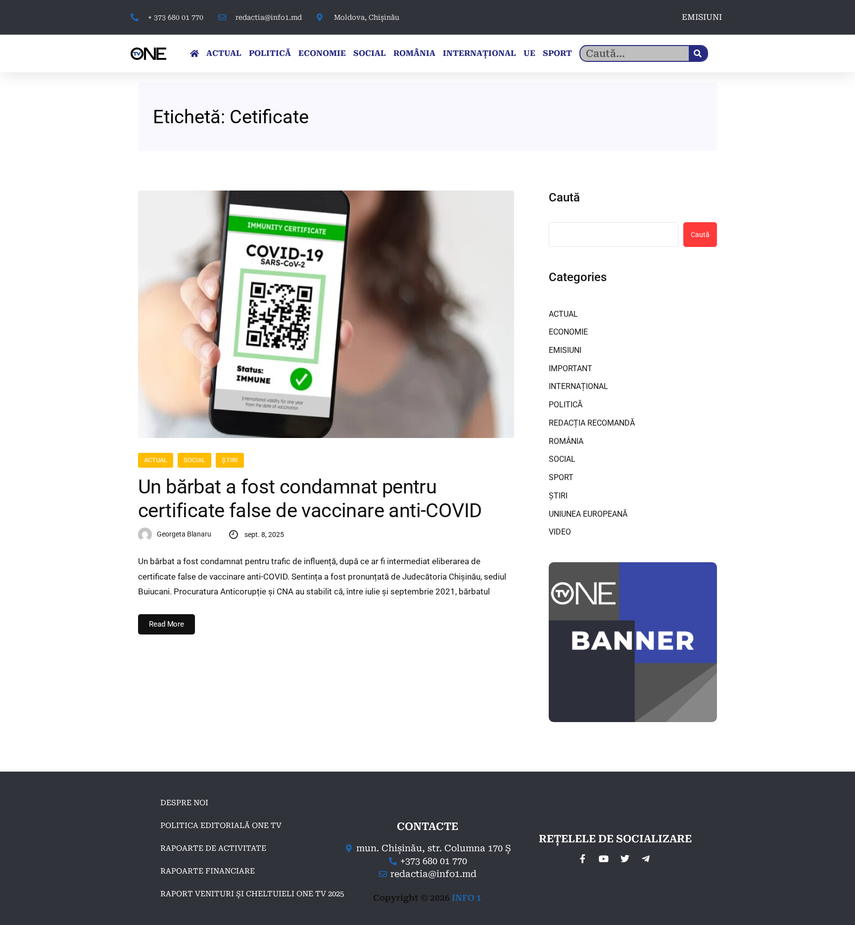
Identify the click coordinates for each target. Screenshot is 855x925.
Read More (166, 624)
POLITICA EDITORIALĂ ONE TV (221, 825)
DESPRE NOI (184, 802)
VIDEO (560, 531)
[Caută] (698, 53)
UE (529, 53)
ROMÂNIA (414, 53)
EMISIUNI (702, 17)
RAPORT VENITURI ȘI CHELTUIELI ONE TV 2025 (252, 893)
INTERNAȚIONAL (479, 53)
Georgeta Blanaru (184, 534)
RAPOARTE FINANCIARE (207, 871)
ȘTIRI (230, 460)
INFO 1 (466, 898)
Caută (564, 197)
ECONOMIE (322, 53)
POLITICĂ (270, 53)
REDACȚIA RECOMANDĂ (592, 423)
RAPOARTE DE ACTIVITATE (213, 848)
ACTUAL (223, 53)
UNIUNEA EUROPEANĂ (588, 514)
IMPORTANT (570, 368)
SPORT (557, 53)
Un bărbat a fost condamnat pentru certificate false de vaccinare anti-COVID (309, 498)
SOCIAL (369, 53)
